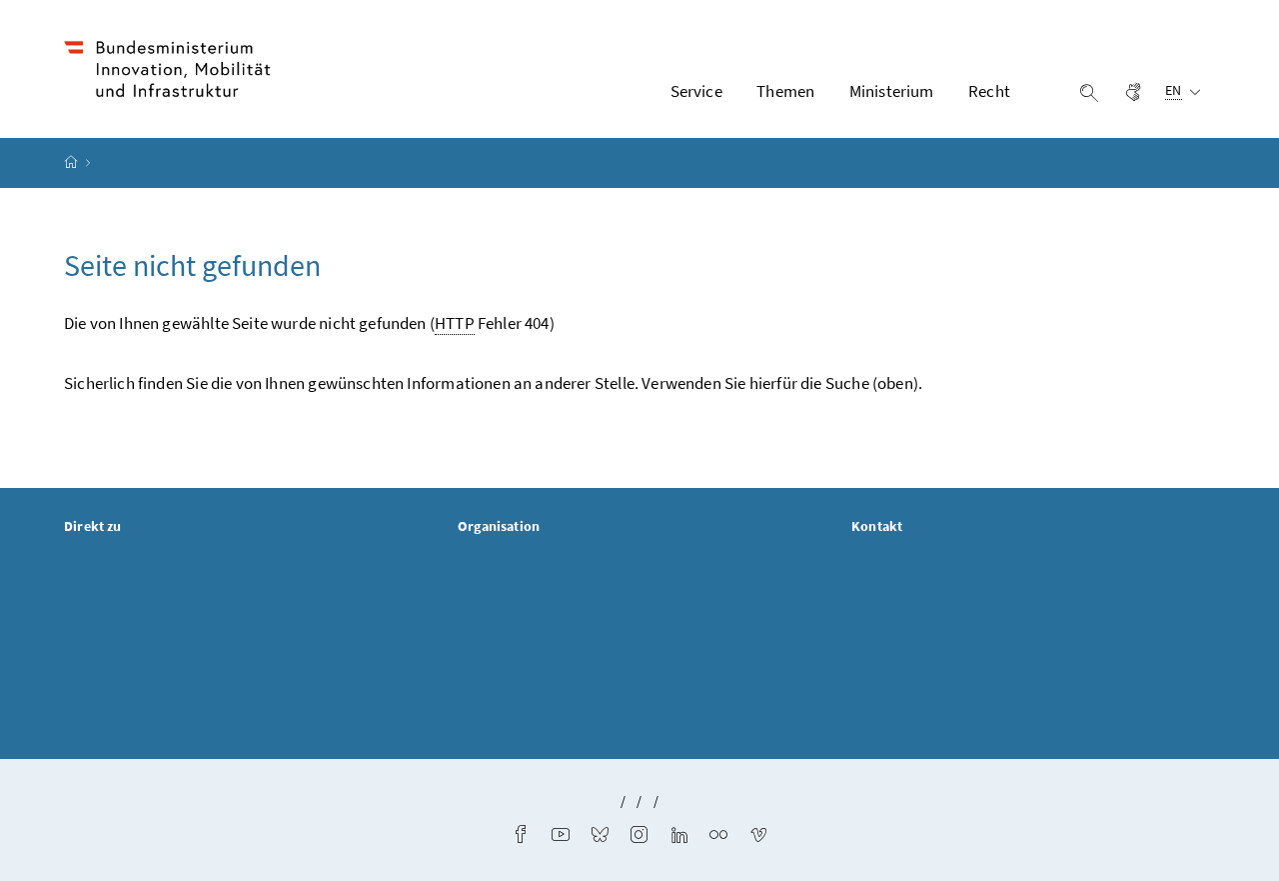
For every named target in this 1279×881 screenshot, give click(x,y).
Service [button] (696, 91)
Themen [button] (785, 91)
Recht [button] (989, 91)
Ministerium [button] (891, 91)
